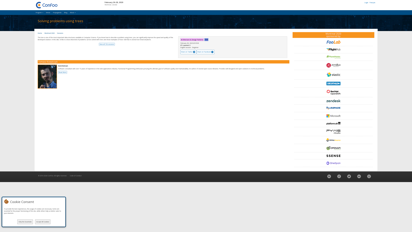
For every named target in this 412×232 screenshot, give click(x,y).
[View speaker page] (48, 77)
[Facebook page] (339, 177)
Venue (48, 12)
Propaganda (57, 12)
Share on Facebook (204, 52)
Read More (62, 72)
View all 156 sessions (107, 44)
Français (372, 3)
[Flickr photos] (359, 177)
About (72, 12)
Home (40, 33)
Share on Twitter (187, 52)
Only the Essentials (25, 222)
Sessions (60, 33)
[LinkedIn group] (329, 177)
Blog (65, 12)
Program (39, 12)
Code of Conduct (76, 176)
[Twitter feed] (349, 177)
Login (366, 3)
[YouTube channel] (369, 177)
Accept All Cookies (42, 222)
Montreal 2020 (49, 33)
